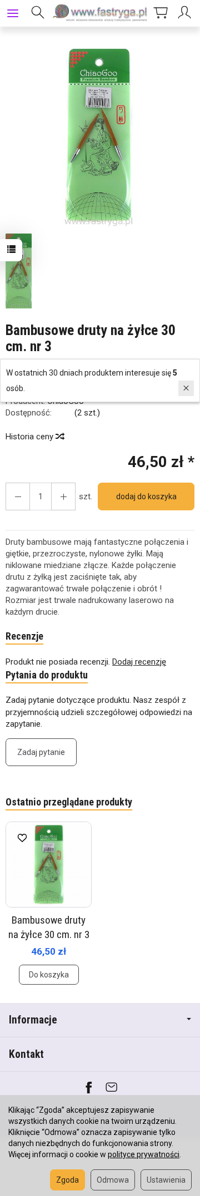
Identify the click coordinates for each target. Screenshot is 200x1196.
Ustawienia (166, 1179)
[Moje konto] (186, 13)
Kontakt (26, 1054)
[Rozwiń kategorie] (13, 13)
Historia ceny (31, 437)
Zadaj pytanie (41, 752)
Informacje (33, 1019)
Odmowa (113, 1179)
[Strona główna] (100, 13)
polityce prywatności (143, 1154)
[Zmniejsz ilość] (63, 496)
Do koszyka (49, 974)
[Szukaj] (38, 13)
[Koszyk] (160, 13)
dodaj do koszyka (146, 496)
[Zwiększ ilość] (18, 496)
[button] (98, 135)
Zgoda (67, 1179)
